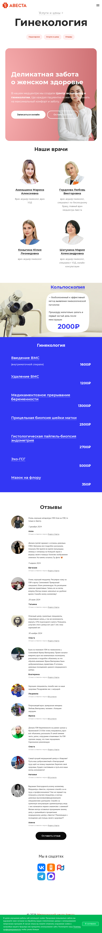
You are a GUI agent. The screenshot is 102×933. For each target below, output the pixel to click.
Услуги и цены (50, 13)
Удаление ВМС (25, 376)
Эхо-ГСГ (18, 459)
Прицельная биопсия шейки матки (44, 418)
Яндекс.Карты (53, 534)
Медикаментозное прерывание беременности (40, 397)
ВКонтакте (52, 697)
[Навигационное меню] (97, 5)
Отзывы (68, 37)
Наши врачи (34, 37)
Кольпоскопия (68, 287)
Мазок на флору (26, 477)
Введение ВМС (25, 358)
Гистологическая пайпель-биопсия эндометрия (43, 438)
